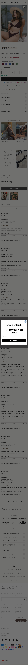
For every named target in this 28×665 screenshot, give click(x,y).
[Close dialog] (25, 321)
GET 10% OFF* (14, 340)
